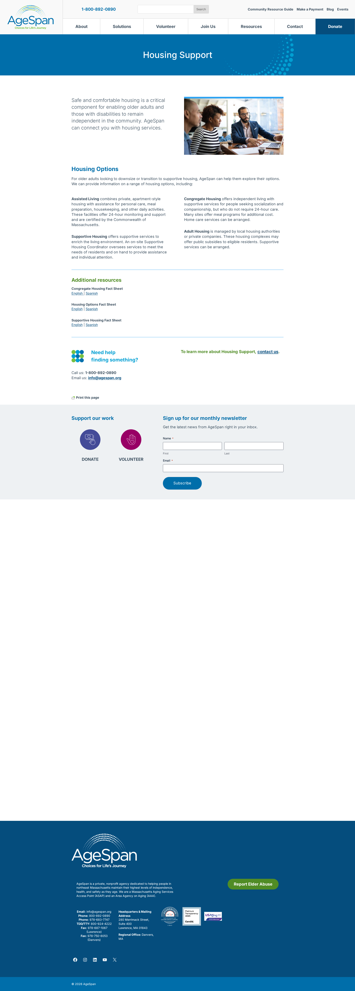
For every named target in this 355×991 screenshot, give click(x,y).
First (165, 453)
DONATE (90, 459)
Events (342, 9)
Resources (251, 26)
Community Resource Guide (270, 9)
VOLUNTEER (131, 459)
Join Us (208, 26)
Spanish (92, 293)
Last (226, 453)
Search (201, 9)
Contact (295, 26)
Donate (335, 26)
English (77, 293)
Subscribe (182, 483)
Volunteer (165, 26)
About (81, 26)
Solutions (122, 26)
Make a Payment (310, 9)
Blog (330, 9)
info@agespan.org (98, 911)
